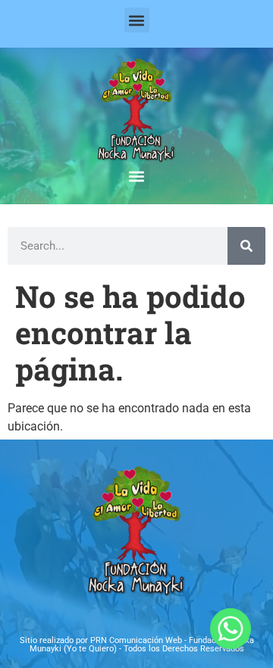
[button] (136, 20)
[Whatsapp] (230, 628)
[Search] (246, 246)
